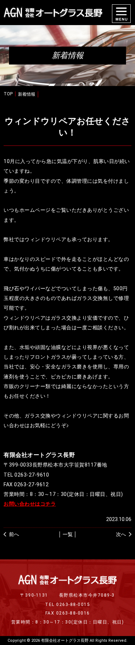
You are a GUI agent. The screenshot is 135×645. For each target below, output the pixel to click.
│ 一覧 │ (67, 534)
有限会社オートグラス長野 (65, 640)
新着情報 (26, 94)
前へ (14, 534)
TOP (8, 93)
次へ (121, 534)
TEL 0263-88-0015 (67, 604)
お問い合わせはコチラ (30, 504)
